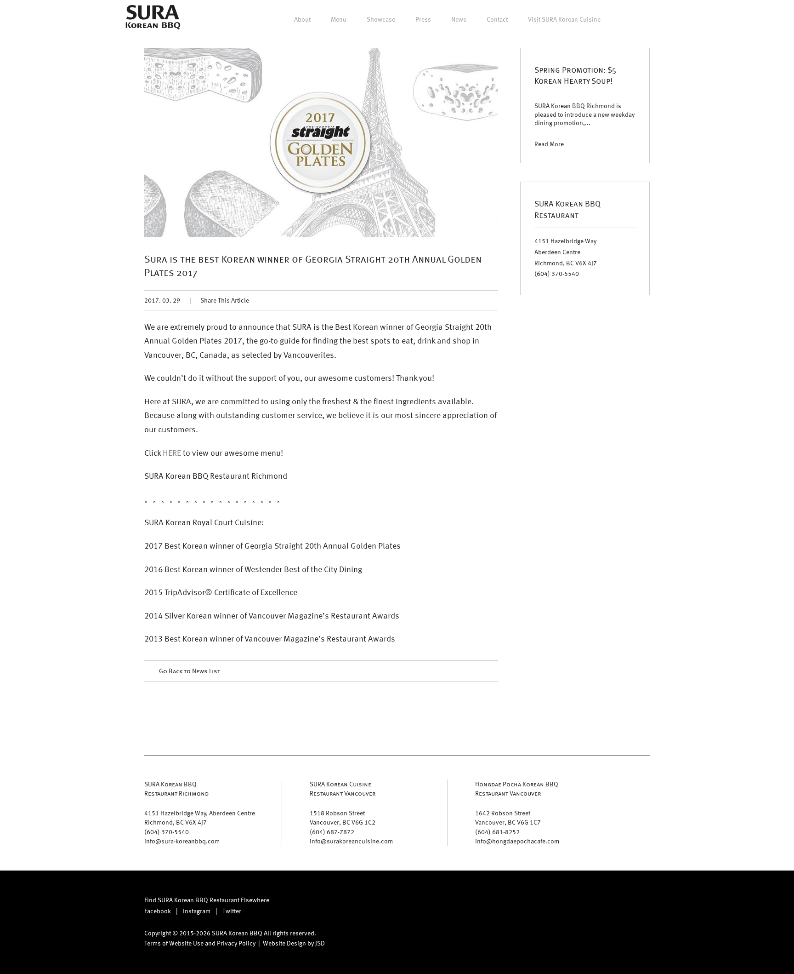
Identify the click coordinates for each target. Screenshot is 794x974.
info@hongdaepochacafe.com (517, 841)
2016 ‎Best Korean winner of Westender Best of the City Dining (253, 568)
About (302, 19)
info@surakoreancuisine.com (351, 841)
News (458, 19)
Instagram (196, 911)
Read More (549, 144)
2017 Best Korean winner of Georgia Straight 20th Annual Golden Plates (272, 545)
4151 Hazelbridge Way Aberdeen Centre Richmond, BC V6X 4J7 (565, 252)
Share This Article (224, 300)
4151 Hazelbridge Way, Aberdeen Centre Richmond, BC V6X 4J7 (199, 817)
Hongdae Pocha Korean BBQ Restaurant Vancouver (516, 788)
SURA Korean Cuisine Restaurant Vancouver (342, 788)
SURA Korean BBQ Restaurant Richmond (176, 788)
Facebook (157, 911)
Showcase (381, 19)
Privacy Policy (236, 943)
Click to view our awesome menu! (213, 452)
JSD (320, 943)
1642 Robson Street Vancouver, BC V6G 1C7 (508, 817)
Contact (497, 19)
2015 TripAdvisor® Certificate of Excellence (220, 591)
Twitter (231, 911)
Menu (338, 19)
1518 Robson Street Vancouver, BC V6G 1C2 (342, 817)
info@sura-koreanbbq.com (182, 841)
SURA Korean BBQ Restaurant (567, 208)
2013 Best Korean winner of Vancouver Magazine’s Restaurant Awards (269, 638)
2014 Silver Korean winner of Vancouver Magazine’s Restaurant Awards (271, 615)
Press (423, 19)
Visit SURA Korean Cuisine (564, 19)
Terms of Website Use (174, 943)
